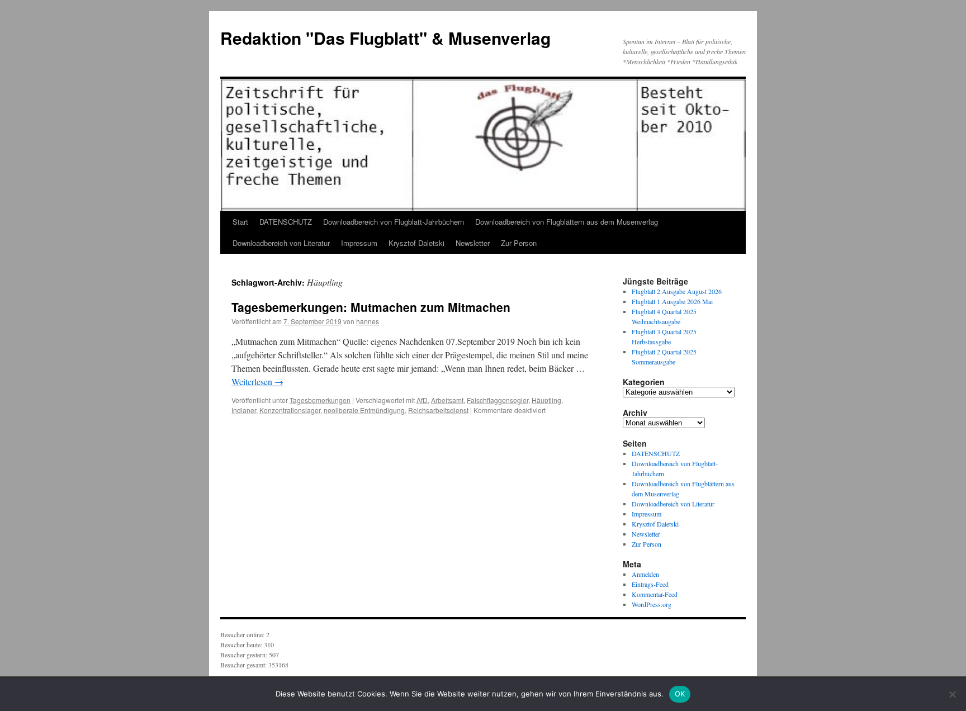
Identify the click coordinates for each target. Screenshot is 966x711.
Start (240, 221)
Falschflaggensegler (497, 400)
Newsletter (473, 243)
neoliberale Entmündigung (364, 410)
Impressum (359, 243)
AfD (422, 400)
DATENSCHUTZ (285, 221)
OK (680, 693)
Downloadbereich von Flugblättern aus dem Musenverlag (566, 221)
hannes (367, 321)
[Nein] (952, 694)
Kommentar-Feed (655, 594)
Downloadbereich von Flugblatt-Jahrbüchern (393, 221)
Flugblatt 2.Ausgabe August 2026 (677, 291)
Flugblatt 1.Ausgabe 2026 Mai (672, 301)
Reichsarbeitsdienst (438, 410)
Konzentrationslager (289, 410)
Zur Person (519, 243)
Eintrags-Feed (650, 584)
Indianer (243, 410)
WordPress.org (651, 604)
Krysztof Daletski (416, 243)
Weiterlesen (257, 381)
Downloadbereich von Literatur (281, 243)
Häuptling (546, 400)
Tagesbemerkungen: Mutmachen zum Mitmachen (370, 306)
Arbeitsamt (447, 400)
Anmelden (645, 574)
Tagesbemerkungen (320, 400)
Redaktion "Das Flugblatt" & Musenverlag (385, 38)
